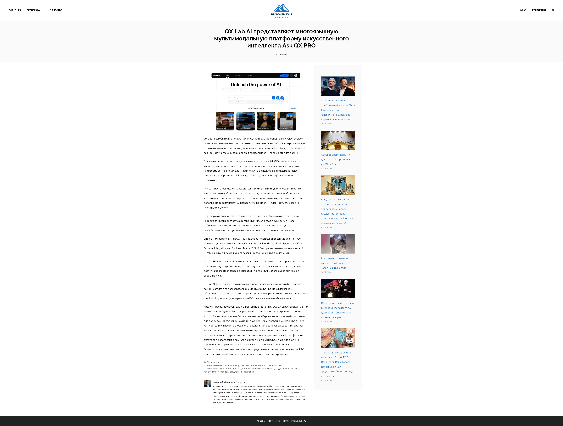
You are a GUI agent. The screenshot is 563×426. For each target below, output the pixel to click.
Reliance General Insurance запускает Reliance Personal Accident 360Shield (245, 365)
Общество (56, 10)
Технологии (213, 362)
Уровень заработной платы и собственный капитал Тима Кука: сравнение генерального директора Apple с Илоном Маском (338, 110)
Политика (15, 10)
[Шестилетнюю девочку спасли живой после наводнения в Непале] (338, 251)
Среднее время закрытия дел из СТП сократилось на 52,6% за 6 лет (337, 159)
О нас (523, 10)
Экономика (33, 10)
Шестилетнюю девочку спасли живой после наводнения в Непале (335, 263)
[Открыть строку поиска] (553, 10)
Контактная (539, 10)
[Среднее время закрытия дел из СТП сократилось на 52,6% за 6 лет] (338, 147)
